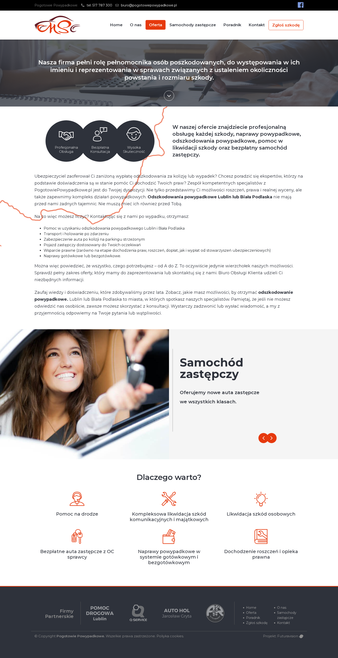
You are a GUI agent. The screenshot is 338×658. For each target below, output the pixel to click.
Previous (263, 438)
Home (116, 25)
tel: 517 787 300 (99, 5)
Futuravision (288, 636)
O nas (136, 25)
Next (271, 438)
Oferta (155, 25)
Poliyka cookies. (170, 636)
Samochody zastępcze (192, 25)
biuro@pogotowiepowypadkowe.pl (148, 5)
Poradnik (232, 25)
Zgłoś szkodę (286, 25)
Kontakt (257, 25)
